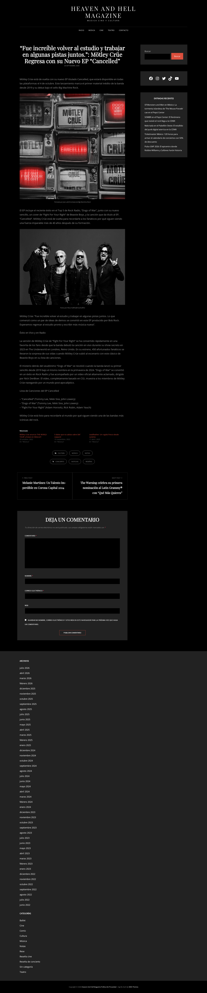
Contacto (123, 30)
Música (92, 30)
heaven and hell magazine (103, 11)
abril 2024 (25, 791)
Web (26, 605)
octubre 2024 (26, 760)
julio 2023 (24, 837)
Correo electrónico (34, 591)
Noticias (74, 461)
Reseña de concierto (30, 961)
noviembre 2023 (28, 817)
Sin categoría (26, 966)
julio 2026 (24, 667)
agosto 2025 (26, 709)
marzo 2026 (25, 678)
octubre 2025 (26, 698)
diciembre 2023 (27, 812)
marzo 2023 (25, 858)
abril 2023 (25, 853)
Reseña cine (26, 956)
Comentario (31, 536)
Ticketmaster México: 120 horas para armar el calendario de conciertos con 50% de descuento (164, 138)
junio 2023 (25, 843)
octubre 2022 (26, 884)
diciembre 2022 (27, 873)
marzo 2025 (25, 734)
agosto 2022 (26, 894)
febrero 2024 (26, 801)
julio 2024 (24, 776)
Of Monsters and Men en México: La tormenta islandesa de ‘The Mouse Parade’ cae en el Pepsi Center (164, 108)
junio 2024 (25, 781)
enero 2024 (25, 807)
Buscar (148, 51)
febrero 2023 (26, 863)
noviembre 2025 (28, 693)
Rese (22, 951)
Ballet (22, 920)
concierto (59, 461)
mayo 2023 (25, 848)
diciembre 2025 (27, 688)
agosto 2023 (26, 832)
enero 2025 (25, 745)
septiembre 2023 (28, 827)
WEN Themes (133, 987)
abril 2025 (25, 729)
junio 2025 (25, 719)
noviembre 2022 (28, 879)
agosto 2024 (26, 770)
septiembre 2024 (28, 765)
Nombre (29, 576)
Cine (102, 30)
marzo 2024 (25, 796)
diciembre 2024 (27, 750)
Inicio (81, 30)
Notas (87, 453)
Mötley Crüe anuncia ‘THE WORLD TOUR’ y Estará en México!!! (33, 435)
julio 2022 (24, 899)
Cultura (61, 453)
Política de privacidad (108, 987)
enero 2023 (25, 868)
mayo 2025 (25, 724)
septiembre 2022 (28, 889)
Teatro (111, 30)
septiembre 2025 (28, 704)
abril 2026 (25, 673)
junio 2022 (25, 904)
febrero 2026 (26, 683)
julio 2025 (24, 714)
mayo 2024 (25, 786)
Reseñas (89, 461)
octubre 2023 (26, 822)
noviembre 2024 (28, 755)
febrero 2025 (26, 740)
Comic (23, 930)
